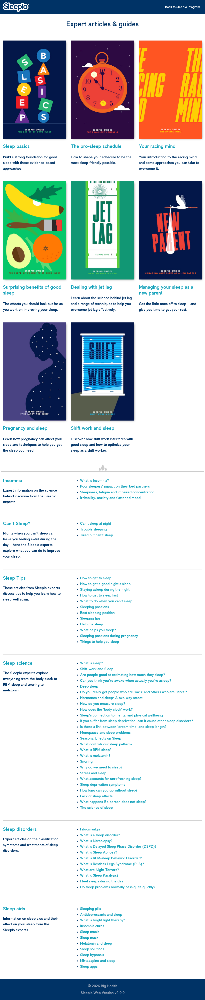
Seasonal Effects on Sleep (100, 738)
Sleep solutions (92, 949)
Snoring (86, 761)
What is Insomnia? (94, 481)
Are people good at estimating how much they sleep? (122, 675)
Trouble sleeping (93, 529)
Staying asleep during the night (105, 589)
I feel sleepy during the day (101, 881)
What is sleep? (91, 663)
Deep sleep (89, 686)
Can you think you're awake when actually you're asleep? (125, 681)
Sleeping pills (90, 909)
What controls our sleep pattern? (106, 744)
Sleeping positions (94, 607)
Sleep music (89, 932)
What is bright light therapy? (102, 920)
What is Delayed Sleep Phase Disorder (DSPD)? (118, 847)
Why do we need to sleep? (101, 767)
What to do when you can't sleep (106, 601)
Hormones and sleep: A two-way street (111, 698)
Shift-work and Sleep (96, 669)
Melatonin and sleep (96, 943)
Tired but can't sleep (96, 535)
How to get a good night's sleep (105, 584)
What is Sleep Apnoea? (98, 852)
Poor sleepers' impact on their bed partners (115, 486)
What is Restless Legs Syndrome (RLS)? (112, 864)
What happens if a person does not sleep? (113, 802)
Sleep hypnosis (92, 955)
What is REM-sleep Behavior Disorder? (111, 858)
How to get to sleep (95, 578)
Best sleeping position (97, 613)
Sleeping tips (90, 618)
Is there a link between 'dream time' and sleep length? (123, 727)
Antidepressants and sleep (101, 915)
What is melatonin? (95, 756)
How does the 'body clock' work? (106, 709)
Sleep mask (89, 938)
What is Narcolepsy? (96, 841)
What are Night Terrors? (99, 870)
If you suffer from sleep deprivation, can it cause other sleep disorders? (136, 721)
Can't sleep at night (95, 523)
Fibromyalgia (90, 829)
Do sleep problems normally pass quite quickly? (117, 887)
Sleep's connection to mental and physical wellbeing (121, 715)
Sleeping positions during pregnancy (109, 636)
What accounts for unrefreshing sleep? (111, 779)
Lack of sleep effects (96, 796)
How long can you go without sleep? (109, 790)
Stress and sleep (93, 773)
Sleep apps (88, 966)
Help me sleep (91, 624)
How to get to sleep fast (99, 595)
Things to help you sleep (99, 642)
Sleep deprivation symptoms (102, 785)
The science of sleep (96, 808)
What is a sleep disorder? (100, 835)
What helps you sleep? (98, 630)
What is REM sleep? (96, 750)
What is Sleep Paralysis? (99, 875)
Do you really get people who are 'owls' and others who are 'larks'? (133, 692)
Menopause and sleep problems (105, 733)
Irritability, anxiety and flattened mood (110, 498)
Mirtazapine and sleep (97, 961)
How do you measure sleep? (102, 704)
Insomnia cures (92, 926)
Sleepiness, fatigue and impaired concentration (117, 492)
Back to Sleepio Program (182, 7)
